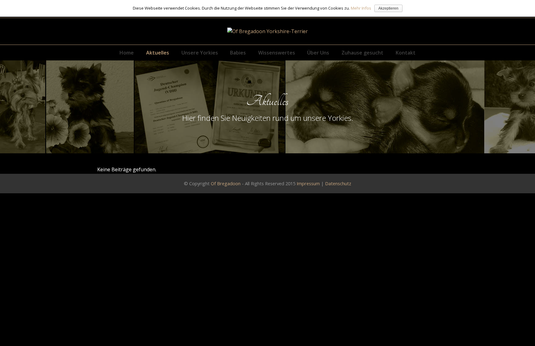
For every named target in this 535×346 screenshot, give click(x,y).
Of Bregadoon (226, 183)
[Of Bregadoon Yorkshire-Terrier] (267, 31)
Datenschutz (338, 183)
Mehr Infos (361, 8)
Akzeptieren (388, 8)
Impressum (308, 183)
